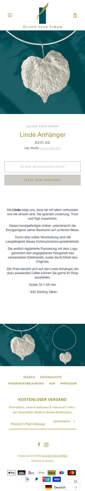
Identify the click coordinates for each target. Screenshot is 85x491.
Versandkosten (50, 148)
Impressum (68, 383)
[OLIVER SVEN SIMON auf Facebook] (39, 444)
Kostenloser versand (42, 399)
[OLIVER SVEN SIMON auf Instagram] (46, 444)
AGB (52, 383)
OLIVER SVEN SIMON (54, 455)
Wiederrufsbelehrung (26, 383)
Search (29, 377)
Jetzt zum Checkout (42, 180)
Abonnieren (62, 421)
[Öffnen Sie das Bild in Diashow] (42, 72)
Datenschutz (51, 377)
